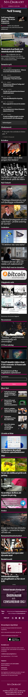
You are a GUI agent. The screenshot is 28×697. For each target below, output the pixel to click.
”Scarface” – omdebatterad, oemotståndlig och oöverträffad (12, 339)
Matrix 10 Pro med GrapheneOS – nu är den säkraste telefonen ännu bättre (10, 403)
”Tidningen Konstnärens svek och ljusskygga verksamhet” (13, 201)
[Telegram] (19, 618)
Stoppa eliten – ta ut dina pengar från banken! (11, 158)
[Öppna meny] (26, 6)
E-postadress (4, 376)
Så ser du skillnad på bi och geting (12, 98)
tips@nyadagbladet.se (21, 611)
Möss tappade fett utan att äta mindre (14, 104)
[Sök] (2, 6)
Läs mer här (18, 632)
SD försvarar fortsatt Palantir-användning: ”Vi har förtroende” (12, 78)
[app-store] (14, 639)
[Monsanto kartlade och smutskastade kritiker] (14, 39)
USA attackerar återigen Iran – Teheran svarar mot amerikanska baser (14, 70)
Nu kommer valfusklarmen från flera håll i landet (10, 418)
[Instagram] (23, 618)
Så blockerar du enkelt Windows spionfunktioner (13, 451)
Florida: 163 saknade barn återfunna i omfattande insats (14, 92)
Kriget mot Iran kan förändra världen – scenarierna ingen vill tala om (13, 530)
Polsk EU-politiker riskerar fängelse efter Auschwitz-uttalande (10, 410)
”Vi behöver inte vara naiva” (13, 244)
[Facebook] (16, 618)
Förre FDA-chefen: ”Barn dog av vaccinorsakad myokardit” (9, 427)
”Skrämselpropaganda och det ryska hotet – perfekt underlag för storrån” (14, 221)
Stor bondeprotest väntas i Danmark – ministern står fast (14, 110)
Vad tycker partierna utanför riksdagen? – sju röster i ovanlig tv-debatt (10, 394)
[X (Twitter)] (12, 618)
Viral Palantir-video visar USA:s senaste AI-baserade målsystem (13, 364)
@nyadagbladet (21, 613)
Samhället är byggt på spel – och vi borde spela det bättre (13, 178)
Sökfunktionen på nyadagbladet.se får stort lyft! (13, 579)
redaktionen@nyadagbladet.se (8, 653)
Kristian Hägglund (14, 316)
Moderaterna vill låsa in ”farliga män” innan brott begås (14, 85)
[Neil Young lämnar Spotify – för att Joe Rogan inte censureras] (22, 19)
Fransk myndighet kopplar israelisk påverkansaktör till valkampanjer (13, 117)
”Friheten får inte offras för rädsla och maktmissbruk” (12, 262)
